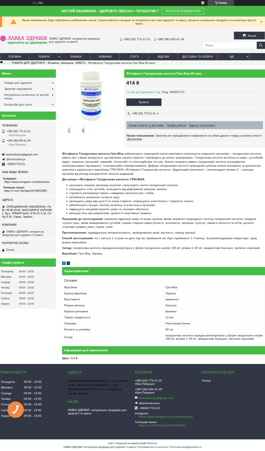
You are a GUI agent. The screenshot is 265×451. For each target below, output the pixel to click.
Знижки (76, 56)
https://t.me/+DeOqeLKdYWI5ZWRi (25, 190)
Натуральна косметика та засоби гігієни (26, 96)
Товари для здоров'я (18, 82)
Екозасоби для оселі (18, 104)
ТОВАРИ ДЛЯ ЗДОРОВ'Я (28, 62)
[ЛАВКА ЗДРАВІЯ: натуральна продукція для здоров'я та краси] (23, 43)
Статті (134, 56)
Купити (144, 102)
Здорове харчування (18, 88)
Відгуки (163, 56)
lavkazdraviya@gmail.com (22, 154)
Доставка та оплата (197, 56)
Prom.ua (152, 443)
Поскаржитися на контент (153, 447)
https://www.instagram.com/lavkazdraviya (28, 181)
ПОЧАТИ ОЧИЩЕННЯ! (183, 11)
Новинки (105, 56)
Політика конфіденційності (186, 447)
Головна (14, 56)
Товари (44, 56)
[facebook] (64, 264)
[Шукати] (261, 45)
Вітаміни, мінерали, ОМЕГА (66, 62)
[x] (68, 264)
